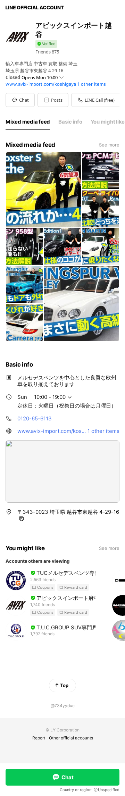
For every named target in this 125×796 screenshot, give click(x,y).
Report (38, 737)
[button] (53, 100)
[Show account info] (46, 44)
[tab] (28, 122)
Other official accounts (71, 737)
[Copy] (21, 518)
